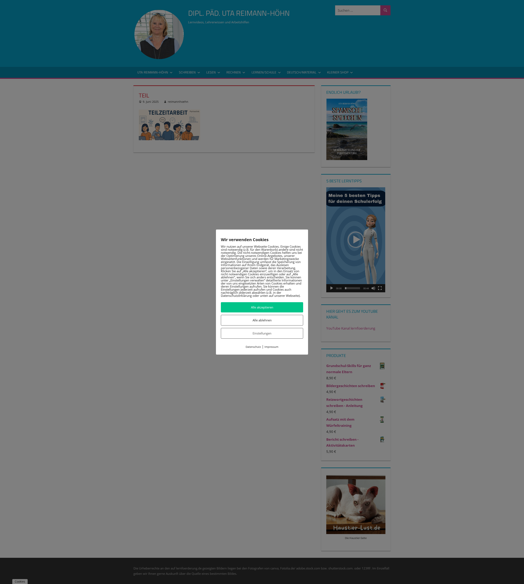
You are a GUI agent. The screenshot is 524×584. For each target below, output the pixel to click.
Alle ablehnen (262, 320)
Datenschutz (253, 347)
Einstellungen (262, 333)
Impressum (271, 347)
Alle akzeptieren (262, 307)
